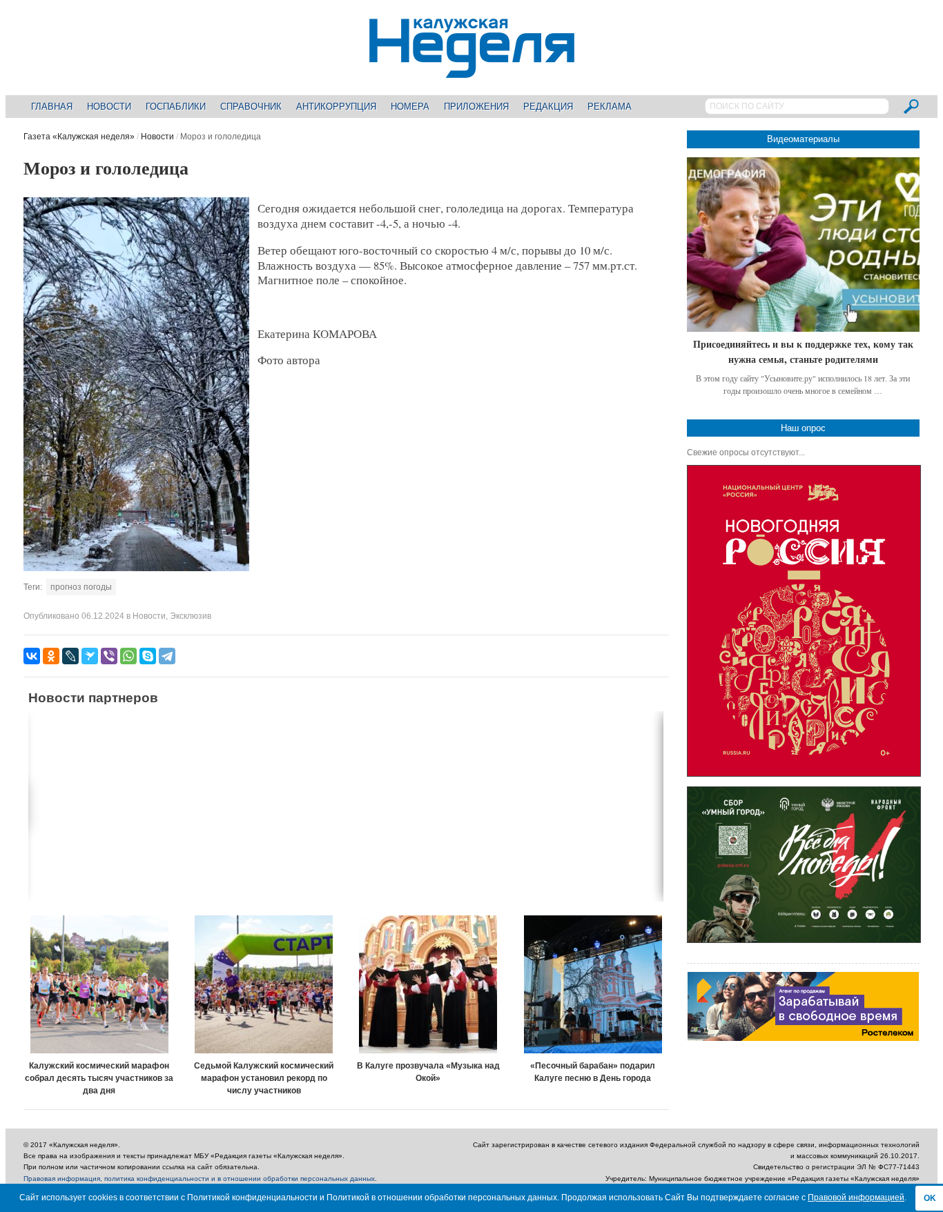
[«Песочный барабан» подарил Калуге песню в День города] (593, 984)
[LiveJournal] (70, 656)
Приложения (476, 106)
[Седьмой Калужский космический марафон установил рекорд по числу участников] (264, 984)
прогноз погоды (81, 587)
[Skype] (147, 656)
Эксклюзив (190, 616)
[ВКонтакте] (31, 656)
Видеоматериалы (803, 139)
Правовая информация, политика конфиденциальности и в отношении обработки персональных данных (199, 1178)
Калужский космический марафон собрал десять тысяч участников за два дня (99, 1078)
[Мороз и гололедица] (136, 568)
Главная (51, 106)
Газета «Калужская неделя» (79, 136)
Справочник (251, 106)
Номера (410, 106)
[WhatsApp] (128, 656)
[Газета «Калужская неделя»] (472, 70)
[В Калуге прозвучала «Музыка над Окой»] (429, 984)
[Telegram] (167, 656)
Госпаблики (176, 106)
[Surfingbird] (89, 656)
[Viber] (109, 656)
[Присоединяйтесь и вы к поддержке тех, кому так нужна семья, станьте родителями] (803, 244)
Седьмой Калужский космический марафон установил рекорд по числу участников (263, 1078)
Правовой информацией (856, 1197)
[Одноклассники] (51, 656)
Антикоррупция (336, 106)
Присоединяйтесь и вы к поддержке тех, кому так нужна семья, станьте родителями (803, 351)
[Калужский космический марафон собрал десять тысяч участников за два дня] (99, 984)
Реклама (609, 106)
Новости (109, 106)
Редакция (548, 106)
